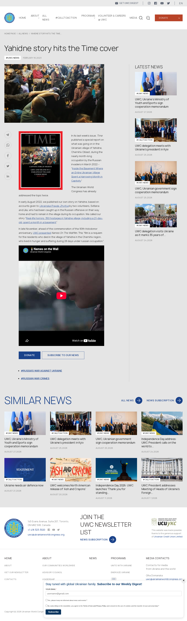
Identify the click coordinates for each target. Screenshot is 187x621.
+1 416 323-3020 (36, 529)
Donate (163, 17)
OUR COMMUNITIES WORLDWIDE (58, 565)
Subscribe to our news (63, 355)
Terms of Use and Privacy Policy (94, 606)
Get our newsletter (16, 572)
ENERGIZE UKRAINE (120, 572)
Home (22, 17)
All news (23, 33)
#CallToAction (66, 17)
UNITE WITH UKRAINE (121, 565)
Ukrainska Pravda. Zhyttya (54, 206)
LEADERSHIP (48, 579)
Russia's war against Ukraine (42, 370)
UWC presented (42, 232)
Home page (10, 33)
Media (133, 17)
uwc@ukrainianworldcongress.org (46, 534)
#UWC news (12, 57)
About (8, 565)
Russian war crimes (36, 378)
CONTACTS (10, 579)
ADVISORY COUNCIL (52, 572)
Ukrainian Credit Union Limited (168, 536)
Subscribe (53, 612)
